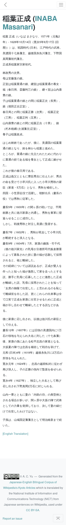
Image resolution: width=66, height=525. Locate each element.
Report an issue (12, 518)
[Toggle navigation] (61, 4)
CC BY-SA (32, 510)
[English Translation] (15, 434)
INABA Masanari (30, 22)
